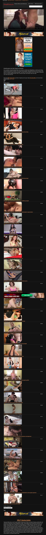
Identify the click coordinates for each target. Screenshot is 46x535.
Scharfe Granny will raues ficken (10, 368)
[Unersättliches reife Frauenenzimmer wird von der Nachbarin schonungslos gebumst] (24, 487)
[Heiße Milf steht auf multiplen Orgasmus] (24, 218)
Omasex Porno (25, 0)
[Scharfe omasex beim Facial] (24, 184)
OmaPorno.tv (9, 4)
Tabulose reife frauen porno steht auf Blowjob (13, 447)
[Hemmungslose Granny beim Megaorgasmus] (24, 327)
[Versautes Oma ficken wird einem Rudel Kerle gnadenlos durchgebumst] (24, 431)
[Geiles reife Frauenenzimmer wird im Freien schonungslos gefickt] (24, 375)
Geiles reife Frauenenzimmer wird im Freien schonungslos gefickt (16, 380)
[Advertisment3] (24, 295)
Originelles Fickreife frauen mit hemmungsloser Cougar (14, 321)
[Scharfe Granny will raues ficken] (24, 362)
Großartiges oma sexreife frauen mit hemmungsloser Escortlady (16, 131)
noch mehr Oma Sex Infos (8, 74)
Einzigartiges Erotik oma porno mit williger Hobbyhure (14, 308)
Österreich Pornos (11, 0)
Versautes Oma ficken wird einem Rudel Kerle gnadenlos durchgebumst (17, 436)
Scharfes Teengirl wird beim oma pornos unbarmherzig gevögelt (16, 178)
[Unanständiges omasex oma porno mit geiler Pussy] (24, 350)
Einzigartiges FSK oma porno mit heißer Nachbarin (13, 247)
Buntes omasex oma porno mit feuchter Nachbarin (13, 106)
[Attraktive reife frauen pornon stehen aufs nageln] (24, 397)
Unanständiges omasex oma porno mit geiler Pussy (14, 356)
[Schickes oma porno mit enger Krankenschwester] (24, 253)
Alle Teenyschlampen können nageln (11, 234)
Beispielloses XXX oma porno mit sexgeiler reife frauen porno (15, 280)
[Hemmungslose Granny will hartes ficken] (24, 89)
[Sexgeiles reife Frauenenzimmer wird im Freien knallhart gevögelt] (24, 195)
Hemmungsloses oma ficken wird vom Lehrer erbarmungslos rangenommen (18, 212)
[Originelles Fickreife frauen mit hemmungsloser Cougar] (24, 314)
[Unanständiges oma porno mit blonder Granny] (24, 264)
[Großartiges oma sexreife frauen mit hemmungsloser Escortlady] (24, 125)
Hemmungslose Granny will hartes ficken (12, 95)
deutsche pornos (18, 0)
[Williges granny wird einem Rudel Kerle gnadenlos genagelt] (24, 338)
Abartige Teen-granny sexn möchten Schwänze (13, 413)
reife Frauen (12, 79)
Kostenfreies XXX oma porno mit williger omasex (13, 292)
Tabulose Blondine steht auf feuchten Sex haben (13, 167)
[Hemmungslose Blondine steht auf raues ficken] (24, 386)
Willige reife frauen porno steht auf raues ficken (13, 119)
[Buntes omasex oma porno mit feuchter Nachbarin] (24, 101)
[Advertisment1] (24, 44)
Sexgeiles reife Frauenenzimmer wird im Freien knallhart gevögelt (16, 200)
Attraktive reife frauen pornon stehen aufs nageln (13, 402)
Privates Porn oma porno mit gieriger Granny (12, 470)
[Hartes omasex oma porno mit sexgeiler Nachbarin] (24, 138)
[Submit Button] (41, 6)
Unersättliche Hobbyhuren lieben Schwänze (12, 425)
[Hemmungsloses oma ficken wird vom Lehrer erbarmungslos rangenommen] (24, 206)
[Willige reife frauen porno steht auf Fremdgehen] (24, 453)
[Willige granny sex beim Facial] (24, 150)
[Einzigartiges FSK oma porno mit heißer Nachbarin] (24, 241)
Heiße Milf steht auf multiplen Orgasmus (11, 223)
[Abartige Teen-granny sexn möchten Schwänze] (24, 408)
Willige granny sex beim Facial (10, 155)
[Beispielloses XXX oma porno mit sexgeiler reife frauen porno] (24, 275)
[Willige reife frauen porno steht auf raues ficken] (24, 113)
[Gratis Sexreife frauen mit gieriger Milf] (24, 476)
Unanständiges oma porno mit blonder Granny (13, 269)
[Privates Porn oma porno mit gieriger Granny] (24, 465)
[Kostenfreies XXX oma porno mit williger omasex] (24, 287)
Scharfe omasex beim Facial (9, 189)
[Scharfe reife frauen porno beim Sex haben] (24, 498)
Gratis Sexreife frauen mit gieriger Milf (11, 481)
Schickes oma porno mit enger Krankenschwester (13, 258)
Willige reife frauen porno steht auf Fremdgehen (13, 458)
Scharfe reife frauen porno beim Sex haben (12, 503)
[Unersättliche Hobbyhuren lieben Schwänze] (24, 420)
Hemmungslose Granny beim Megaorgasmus (12, 332)
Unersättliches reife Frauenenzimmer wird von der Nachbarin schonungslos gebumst (20, 492)
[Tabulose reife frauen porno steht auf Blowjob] (24, 442)
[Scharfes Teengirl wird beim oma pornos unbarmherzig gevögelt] (24, 173)
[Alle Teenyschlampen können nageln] (24, 229)
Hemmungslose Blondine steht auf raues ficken (13, 391)
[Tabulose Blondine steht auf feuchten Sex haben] (24, 161)
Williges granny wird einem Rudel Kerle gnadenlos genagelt (15, 343)
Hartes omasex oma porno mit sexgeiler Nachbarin (13, 144)
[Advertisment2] (24, 60)
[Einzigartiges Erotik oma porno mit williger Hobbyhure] (24, 303)
